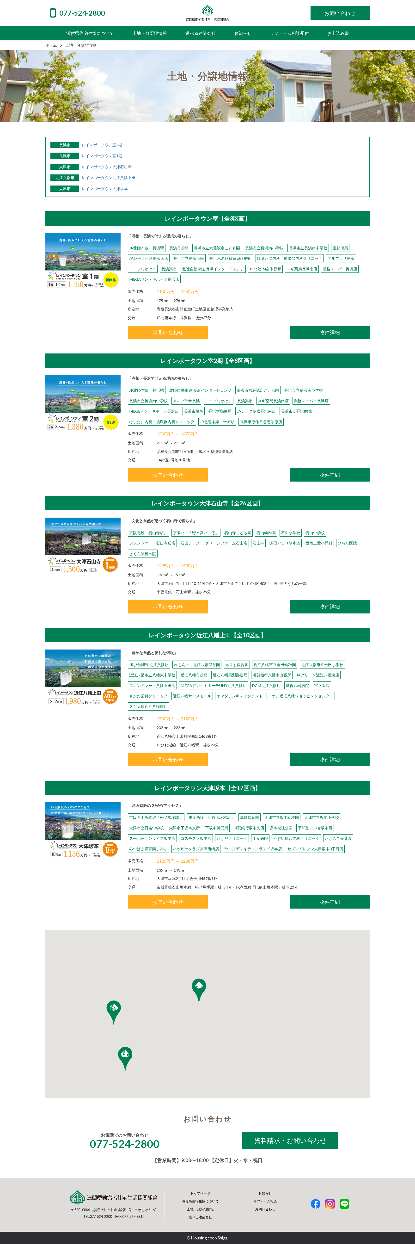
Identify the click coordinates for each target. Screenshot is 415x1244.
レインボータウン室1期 (102, 155)
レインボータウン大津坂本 (105, 188)
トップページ (200, 1193)
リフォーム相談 (265, 1201)
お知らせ (265, 1193)
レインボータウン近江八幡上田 (108, 177)
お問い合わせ (265, 1209)
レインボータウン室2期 (102, 144)
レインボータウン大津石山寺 (107, 166)
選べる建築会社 (200, 1217)
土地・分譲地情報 (200, 1209)
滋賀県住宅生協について (200, 1201)
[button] (125, 1059)
